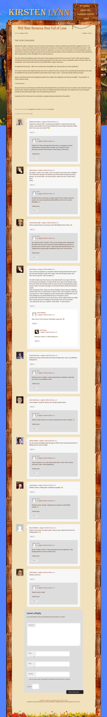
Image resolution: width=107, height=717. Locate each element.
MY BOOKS (42, 700)
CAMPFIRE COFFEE (55, 700)
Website (30, 673)
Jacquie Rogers (33, 485)
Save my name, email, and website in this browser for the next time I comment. (49, 679)
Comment (31, 625)
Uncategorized (31, 109)
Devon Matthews (41, 312)
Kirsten (38, 109)
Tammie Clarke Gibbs (34, 222)
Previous (84, 33)
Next (90, 33)
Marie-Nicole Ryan (34, 400)
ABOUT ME (48, 700)
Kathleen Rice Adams (34, 121)
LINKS (62, 700)
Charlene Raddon (33, 440)
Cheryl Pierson (33, 170)
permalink (51, 109)
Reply (32, 132)
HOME (65, 700)
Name (31, 653)
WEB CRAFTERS (76, 701)
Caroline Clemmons (34, 355)
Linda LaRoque (33, 572)
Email (31, 664)
